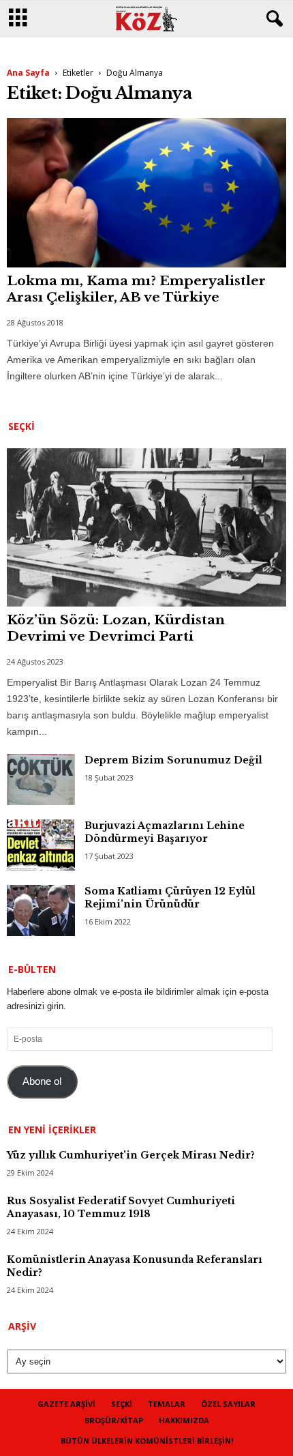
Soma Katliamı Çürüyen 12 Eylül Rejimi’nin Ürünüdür (170, 897)
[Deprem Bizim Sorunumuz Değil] (41, 779)
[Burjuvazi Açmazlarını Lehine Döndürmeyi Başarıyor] (41, 845)
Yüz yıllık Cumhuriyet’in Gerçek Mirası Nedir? (131, 1155)
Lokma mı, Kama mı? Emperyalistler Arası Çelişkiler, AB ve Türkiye (136, 289)
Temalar (166, 1404)
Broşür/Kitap (113, 1420)
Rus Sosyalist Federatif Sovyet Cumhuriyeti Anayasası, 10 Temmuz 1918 (121, 1207)
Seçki (121, 1404)
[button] (272, 19)
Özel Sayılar (228, 1404)
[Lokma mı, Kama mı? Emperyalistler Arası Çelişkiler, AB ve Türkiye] (146, 192)
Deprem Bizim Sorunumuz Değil (173, 760)
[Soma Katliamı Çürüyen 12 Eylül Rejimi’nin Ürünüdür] (41, 910)
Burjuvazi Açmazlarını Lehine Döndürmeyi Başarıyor (164, 832)
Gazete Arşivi (66, 1404)
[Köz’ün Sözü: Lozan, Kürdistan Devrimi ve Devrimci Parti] (146, 527)
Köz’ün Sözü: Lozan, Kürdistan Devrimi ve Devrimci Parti (116, 628)
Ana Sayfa (28, 72)
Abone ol (41, 1081)
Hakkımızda (184, 1420)
